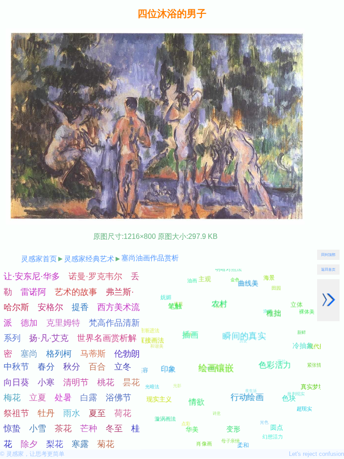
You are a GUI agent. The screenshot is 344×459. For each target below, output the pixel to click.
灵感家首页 (39, 259)
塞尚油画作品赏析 (150, 258)
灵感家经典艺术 (89, 259)
